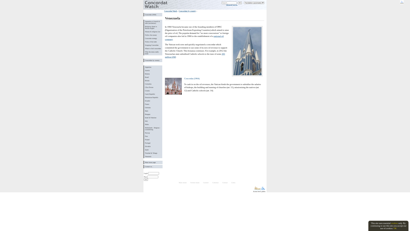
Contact (225, 183)
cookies (394, 223)
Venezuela (148, 156)
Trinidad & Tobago (151, 153)
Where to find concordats (153, 48)
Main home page (150, 162)
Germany (148, 107)
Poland (147, 140)
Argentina (148, 67)
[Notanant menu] (257, 189)
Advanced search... (232, 5)
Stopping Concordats (152, 45)
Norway (147, 133)
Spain (147, 150)
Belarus (147, 74)
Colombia (148, 84)
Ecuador (147, 101)
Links (233, 183)
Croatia (147, 91)
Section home (194, 183)
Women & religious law (152, 32)
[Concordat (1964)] (174, 94)
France (147, 104)
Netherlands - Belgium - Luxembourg (152, 128)
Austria (147, 70)
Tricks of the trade (151, 42)
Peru (146, 136)
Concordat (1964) (150, 15)
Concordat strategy (151, 38)
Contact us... (149, 166)
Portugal (147, 143)
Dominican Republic (151, 97)
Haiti (146, 111)
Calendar (215, 183)
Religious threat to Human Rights (151, 27)
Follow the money (151, 35)
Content (206, 183)
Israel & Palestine (150, 118)
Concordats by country (152, 60)
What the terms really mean (152, 53)
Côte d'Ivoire (149, 87)
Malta (147, 124)
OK (395, 228)
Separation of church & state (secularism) (152, 22)
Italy (146, 121)
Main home (183, 183)
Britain (147, 80)
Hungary (147, 114)
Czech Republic (150, 94)
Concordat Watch (170, 11)
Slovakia (148, 146)
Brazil (147, 77)
